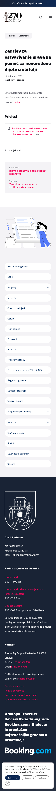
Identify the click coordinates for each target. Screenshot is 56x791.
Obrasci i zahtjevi (16, 308)
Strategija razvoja (16, 390)
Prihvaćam (12, 778)
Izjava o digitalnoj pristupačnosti (21, 699)
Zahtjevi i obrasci (15, 79)
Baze (10, 276)
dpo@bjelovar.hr (26, 678)
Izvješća (11, 298)
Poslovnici (12, 339)
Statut (10, 443)
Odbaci (28, 778)
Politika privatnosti (14, 690)
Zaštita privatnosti (14, 686)
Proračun (12, 349)
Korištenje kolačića (34, 772)
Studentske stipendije (18, 453)
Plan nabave (13, 328)
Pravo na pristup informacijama (21, 695)
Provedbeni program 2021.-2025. (24, 370)
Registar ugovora (16, 380)
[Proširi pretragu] (41, 17)
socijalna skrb (16, 150)
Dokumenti (24, 35)
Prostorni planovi (16, 359)
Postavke (42, 778)
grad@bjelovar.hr (19, 666)
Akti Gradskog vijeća (17, 266)
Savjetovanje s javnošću (19, 411)
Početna (11, 35)
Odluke (10, 318)
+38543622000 (21, 662)
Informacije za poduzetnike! (29, 3)
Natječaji (11, 287)
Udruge (11, 463)
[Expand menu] (51, 17)
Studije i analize (15, 400)
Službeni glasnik (15, 433)
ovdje (17, 102)
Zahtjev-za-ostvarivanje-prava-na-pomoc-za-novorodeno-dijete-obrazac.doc (29, 131)
